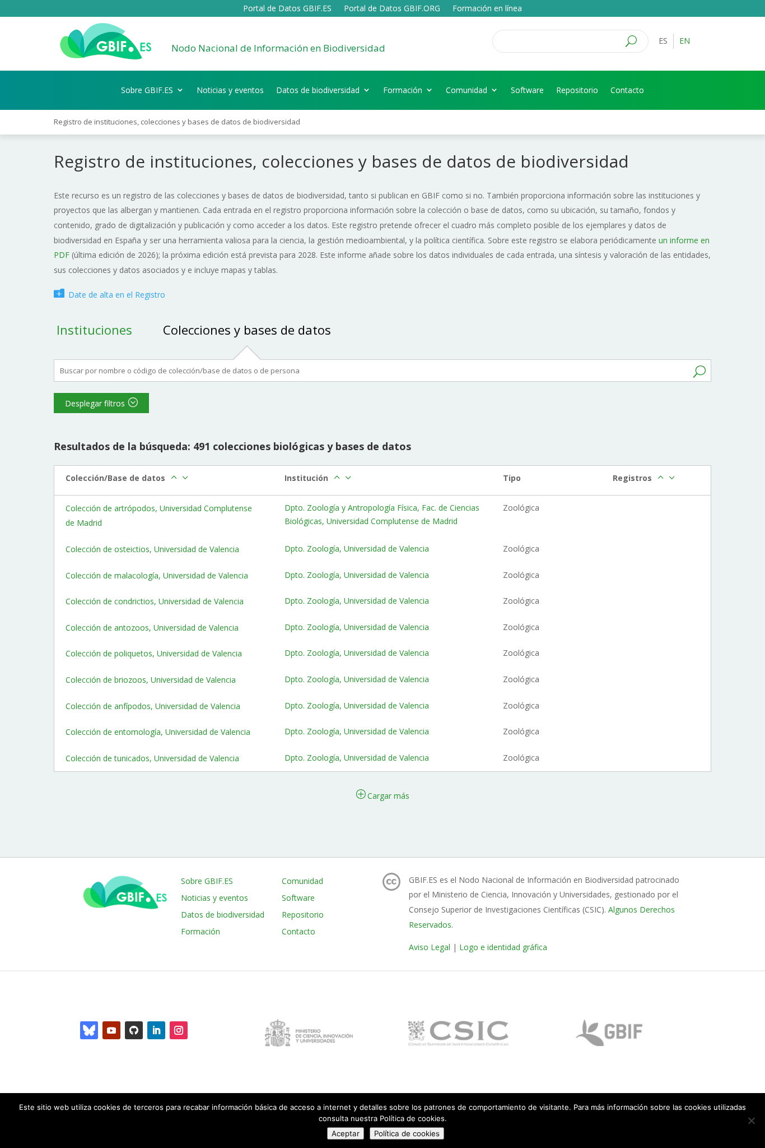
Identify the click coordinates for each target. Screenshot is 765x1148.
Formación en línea (487, 8)
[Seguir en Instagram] (179, 1030)
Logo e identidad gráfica (503, 947)
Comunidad (466, 90)
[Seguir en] (89, 1030)
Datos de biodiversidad (318, 90)
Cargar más (388, 795)
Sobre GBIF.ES (147, 90)
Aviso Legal (429, 947)
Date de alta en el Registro (116, 294)
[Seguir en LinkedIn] (156, 1030)
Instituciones (94, 329)
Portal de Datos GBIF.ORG (392, 8)
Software (527, 90)
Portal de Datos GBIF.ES (287, 8)
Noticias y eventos (230, 90)
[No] (751, 1120)
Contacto (627, 90)
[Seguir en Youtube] (111, 1030)
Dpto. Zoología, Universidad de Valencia (356, 548)
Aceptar (346, 1133)
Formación (402, 90)
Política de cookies (407, 1133)
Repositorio (577, 90)
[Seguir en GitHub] (134, 1030)
